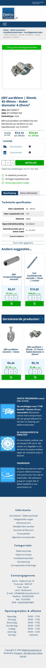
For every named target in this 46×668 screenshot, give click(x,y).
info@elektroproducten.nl (26, 593)
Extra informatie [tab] (28, 193)
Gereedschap (23, 561)
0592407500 (28, 596)
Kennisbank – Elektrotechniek (23, 515)
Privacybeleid (23, 533)
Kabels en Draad (23, 554)
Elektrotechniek (17, 30)
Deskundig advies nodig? (17, 183)
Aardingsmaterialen (33, 32)
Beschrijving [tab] (9, 193)
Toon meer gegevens (23, 242)
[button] (11, 303)
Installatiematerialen (12, 32)
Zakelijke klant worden (23, 526)
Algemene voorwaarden (23, 537)
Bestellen (30, 162)
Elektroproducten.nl (31, 650)
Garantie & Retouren (24, 530)
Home (6, 30)
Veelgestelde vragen (23, 519)
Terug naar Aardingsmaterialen (21, 47)
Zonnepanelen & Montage (23, 565)
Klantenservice (23, 523)
